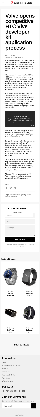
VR (16, 197)
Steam (7, 68)
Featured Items (15, 195)
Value (29, 195)
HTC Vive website (26, 166)
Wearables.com (22, 178)
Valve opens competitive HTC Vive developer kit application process (18, 175)
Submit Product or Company (11, 365)
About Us (5, 368)
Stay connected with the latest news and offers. (18, 401)
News (4, 362)
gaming (23, 195)
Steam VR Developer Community (16, 144)
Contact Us (6, 372)
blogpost (24, 95)
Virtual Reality (10, 197)
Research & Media (8, 375)
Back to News (21, 344)
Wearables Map (7, 381)
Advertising (6, 378)
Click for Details (17, 213)
